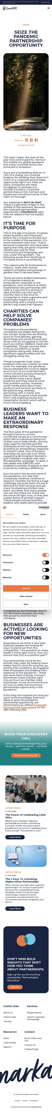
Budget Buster (34, 1013)
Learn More (15, 837)
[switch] (45, 562)
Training (7, 1021)
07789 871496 (31, 1049)
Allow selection (26, 596)
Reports (7, 1047)
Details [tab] (26, 514)
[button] (48, 8)
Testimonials (9, 1017)
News (6, 1038)
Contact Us (30, 1045)
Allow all (26, 588)
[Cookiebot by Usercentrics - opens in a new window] (38, 507)
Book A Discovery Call (26, 755)
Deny (26, 604)
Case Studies (9, 1043)
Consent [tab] (9, 514)
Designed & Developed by (26, 1107)
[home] (9, 8)
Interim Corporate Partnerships (36, 1018)
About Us (8, 1013)
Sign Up (15, 987)
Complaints (34, 1101)
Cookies (17, 1101)
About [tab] (42, 514)
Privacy (25, 1101)
